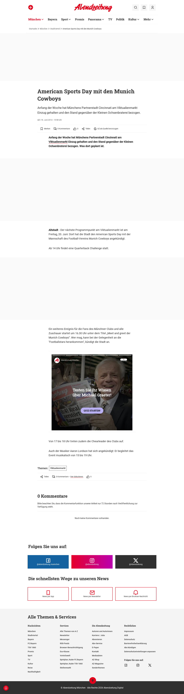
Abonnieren (97, 639)
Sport (64, 19)
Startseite (33, 29)
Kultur (132, 19)
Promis (79, 19)
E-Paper (95, 647)
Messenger (65, 639)
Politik (120, 19)
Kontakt (95, 651)
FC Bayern (32, 643)
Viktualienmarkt (58, 141)
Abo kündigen (130, 647)
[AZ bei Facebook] (126, 665)
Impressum (129, 631)
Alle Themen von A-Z (69, 631)
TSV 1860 (32, 647)
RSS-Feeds (64, 643)
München (34, 19)
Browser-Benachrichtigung (71, 647)
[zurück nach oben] (92, 682)
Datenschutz (129, 639)
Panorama (94, 19)
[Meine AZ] (152, 7)
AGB (126, 635)
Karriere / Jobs (98, 635)
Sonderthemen (98, 668)
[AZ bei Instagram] (138, 665)
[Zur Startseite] (93, 11)
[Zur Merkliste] (144, 7)
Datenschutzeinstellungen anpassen (140, 651)
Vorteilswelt (65, 655)
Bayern (52, 19)
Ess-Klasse (64, 651)
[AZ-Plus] (30, 7)
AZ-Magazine (97, 664)
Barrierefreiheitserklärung (135, 643)
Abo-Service (97, 643)
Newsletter (64, 635)
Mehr (147, 19)
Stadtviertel (55, 29)
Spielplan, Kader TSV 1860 (71, 664)
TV (110, 19)
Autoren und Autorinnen (102, 631)
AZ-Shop (95, 660)
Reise (30, 668)
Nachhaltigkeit (34, 672)
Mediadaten (97, 655)
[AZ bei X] (150, 665)
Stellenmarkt (65, 668)
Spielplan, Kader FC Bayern (71, 660)
